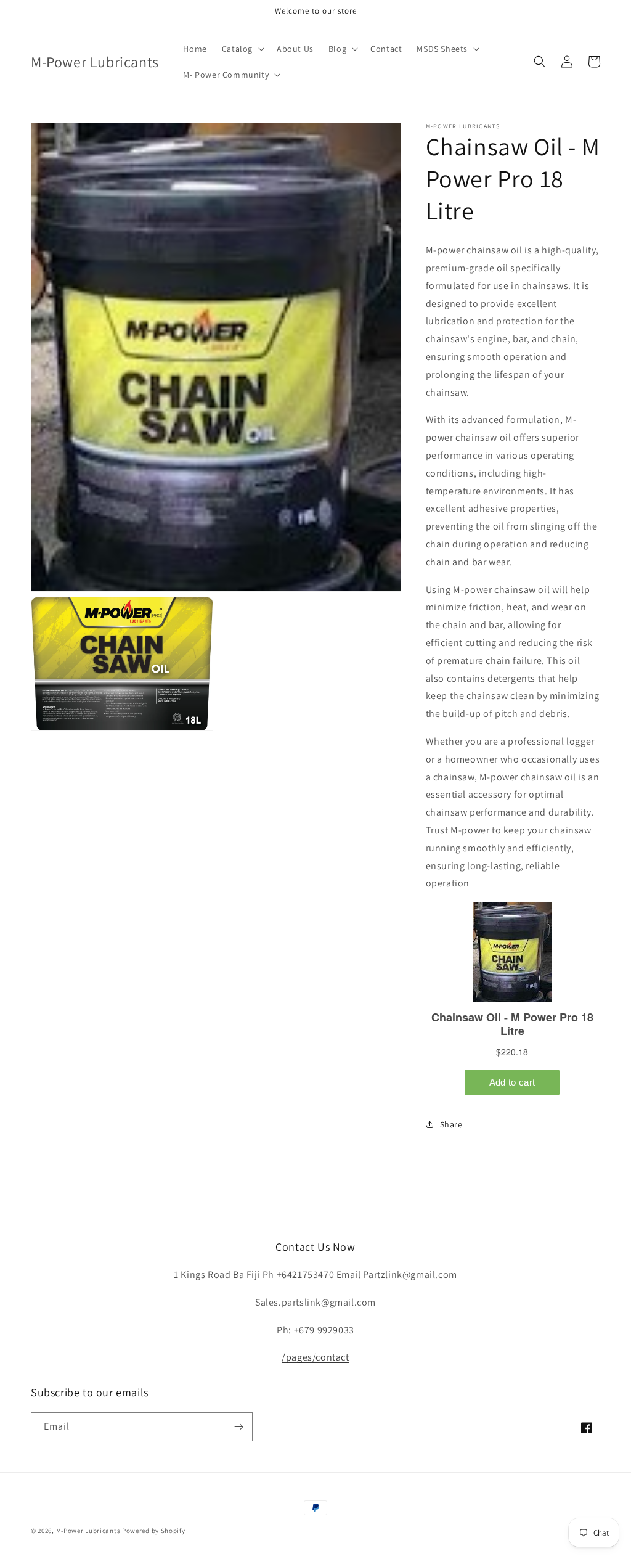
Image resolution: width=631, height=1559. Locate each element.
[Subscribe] (238, 1426)
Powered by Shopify (153, 1530)
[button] (241, 49)
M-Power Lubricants (88, 1530)
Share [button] (451, 1124)
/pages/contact (315, 1357)
